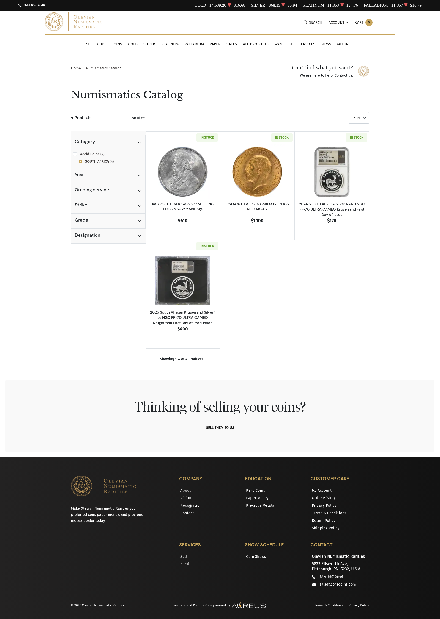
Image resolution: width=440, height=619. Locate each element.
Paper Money (257, 498)
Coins (116, 44)
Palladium (194, 44)
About (185, 490)
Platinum (170, 44)
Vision (185, 498)
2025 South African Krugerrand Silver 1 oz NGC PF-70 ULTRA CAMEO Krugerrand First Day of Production (182, 317)
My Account (322, 490)
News (326, 44)
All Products (256, 44)
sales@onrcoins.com (338, 584)
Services (307, 44)
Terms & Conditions (329, 513)
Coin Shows (256, 556)
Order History (324, 498)
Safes (231, 44)
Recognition (191, 505)
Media (342, 44)
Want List (284, 44)
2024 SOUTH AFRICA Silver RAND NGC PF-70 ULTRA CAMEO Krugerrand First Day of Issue (332, 209)
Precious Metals (260, 505)
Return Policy (324, 520)
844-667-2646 (34, 5)
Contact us (343, 75)
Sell (183, 556)
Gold (133, 44)
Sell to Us (96, 44)
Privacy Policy (324, 505)
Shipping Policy (326, 528)
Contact (187, 513)
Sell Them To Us (220, 427)
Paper (215, 44)
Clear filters (137, 118)
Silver (149, 44)
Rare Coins (255, 490)
